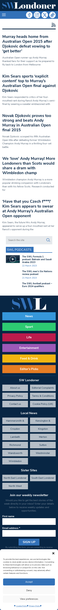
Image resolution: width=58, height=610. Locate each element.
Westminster (43, 453)
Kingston (43, 429)
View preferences (29, 599)
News (29, 316)
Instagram (37, 15)
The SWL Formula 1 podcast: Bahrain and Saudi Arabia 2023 (37, 259)
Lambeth (15, 437)
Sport (29, 327)
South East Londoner (42, 478)
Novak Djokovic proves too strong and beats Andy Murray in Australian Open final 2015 (26, 123)
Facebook (29, 15)
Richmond (15, 445)
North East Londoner (15, 478)
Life (29, 337)
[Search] (48, 240)
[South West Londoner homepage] (29, 5)
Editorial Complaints (43, 388)
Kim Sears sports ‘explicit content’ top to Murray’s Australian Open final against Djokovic (29, 83)
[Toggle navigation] (4, 15)
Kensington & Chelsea (43, 421)
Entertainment (29, 348)
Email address (11, 528)
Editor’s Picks (29, 369)
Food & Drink (29, 358)
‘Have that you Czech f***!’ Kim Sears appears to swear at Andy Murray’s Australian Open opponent (27, 208)
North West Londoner (15, 486)
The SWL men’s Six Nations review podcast (37, 273)
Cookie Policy (21, 606)
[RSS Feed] (53, 25)
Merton (43, 437)
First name (8, 516)
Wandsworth (15, 453)
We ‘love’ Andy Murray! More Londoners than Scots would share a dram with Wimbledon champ (28, 166)
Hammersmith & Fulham (15, 421)
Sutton (43, 445)
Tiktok (52, 15)
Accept (29, 581)
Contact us (15, 404)
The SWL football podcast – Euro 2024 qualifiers (37, 285)
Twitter (44, 15)
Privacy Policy (35, 606)
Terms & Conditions (43, 396)
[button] (53, 553)
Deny (29, 590)
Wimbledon (15, 461)
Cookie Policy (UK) (43, 404)
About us (15, 388)
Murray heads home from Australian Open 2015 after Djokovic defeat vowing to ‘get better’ (27, 44)
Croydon (15, 429)
